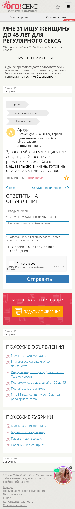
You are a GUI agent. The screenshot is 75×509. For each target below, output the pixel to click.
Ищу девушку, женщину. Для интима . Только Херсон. (37, 374)
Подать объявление (41, 311)
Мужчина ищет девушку (28, 432)
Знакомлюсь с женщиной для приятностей (31, 363)
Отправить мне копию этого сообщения (32, 249)
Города (8, 487)
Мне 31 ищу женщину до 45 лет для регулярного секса (36, 396)
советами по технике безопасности (31, 76)
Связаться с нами (15, 505)
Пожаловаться (35, 177)
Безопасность (12, 494)
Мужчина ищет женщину (28, 355)
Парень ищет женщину (27, 445)
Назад (13, 187)
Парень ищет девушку (26, 438)
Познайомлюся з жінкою (28, 388)
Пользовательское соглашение (24, 491)
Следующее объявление (49, 187)
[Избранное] (57, 6)
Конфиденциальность (18, 501)
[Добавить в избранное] (66, 177)
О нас (7, 498)
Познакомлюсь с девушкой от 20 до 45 (38, 382)
